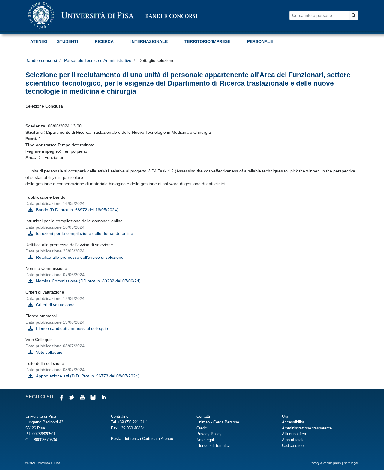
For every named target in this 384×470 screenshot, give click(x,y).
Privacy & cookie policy (325, 463)
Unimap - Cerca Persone (217, 422)
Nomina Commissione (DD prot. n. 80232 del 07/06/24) (88, 281)
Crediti (202, 428)
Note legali (205, 440)
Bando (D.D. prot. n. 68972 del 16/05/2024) (77, 209)
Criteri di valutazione (55, 304)
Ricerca (104, 41)
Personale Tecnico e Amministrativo (97, 60)
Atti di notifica (294, 434)
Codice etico (293, 445)
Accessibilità (293, 422)
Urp (285, 416)
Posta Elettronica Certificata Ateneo (142, 438)
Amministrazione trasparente (307, 428)
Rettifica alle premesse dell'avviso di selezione (80, 257)
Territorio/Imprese (207, 41)
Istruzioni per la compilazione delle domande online (84, 233)
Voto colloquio (49, 352)
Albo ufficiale (293, 440)
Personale (260, 41)
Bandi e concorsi (41, 60)
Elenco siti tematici (213, 445)
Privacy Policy (209, 434)
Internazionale (149, 41)
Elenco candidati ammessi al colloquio (72, 328)
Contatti (203, 416)
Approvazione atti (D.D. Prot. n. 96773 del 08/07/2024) (88, 376)
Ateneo (38, 41)
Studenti (67, 41)
